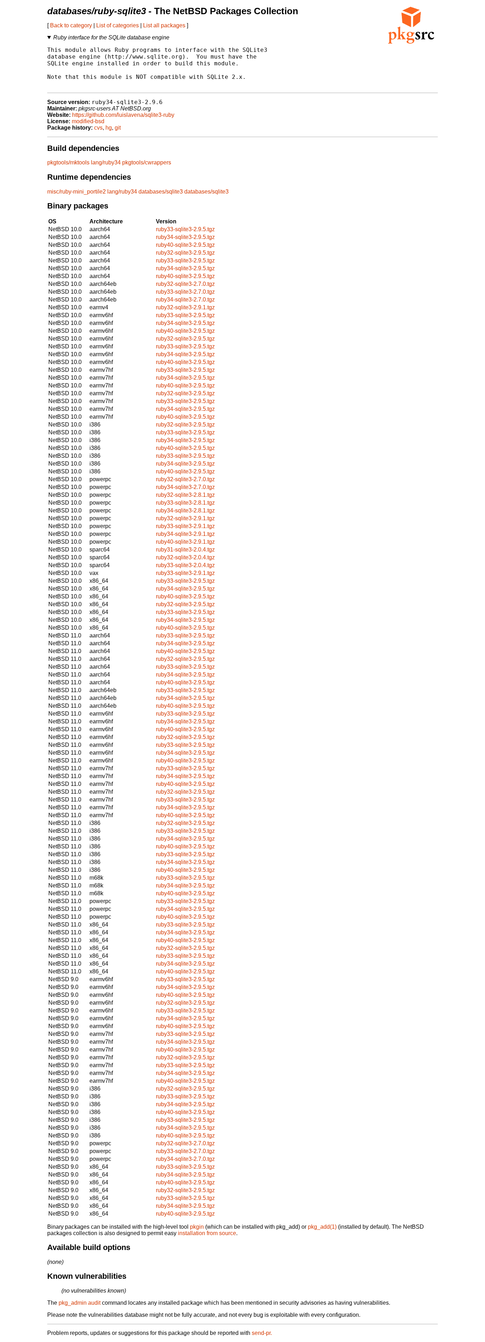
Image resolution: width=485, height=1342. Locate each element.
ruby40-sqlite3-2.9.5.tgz (185, 245)
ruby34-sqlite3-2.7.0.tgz (185, 300)
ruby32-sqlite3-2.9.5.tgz (185, 253)
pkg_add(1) (322, 1227)
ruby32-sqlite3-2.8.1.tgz (185, 495)
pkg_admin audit (79, 1303)
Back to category (71, 25)
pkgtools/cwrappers (146, 162)
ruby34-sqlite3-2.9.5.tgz (185, 237)
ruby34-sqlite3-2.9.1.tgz (185, 534)
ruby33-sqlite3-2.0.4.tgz (185, 565)
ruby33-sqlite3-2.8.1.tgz (185, 503)
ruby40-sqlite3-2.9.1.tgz (185, 542)
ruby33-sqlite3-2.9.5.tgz (185, 229)
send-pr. (262, 1333)
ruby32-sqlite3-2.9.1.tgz (185, 307)
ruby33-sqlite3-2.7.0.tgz (185, 292)
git (118, 128)
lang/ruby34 (106, 162)
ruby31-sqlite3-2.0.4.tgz (185, 550)
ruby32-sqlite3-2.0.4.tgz (185, 557)
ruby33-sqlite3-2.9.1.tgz (185, 526)
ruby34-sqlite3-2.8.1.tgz (185, 510)
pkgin (197, 1227)
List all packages (164, 25)
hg (108, 128)
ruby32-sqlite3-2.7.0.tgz (185, 284)
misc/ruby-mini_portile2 (76, 192)
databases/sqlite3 (160, 192)
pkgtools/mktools (68, 162)
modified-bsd (88, 121)
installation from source (207, 1233)
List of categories (117, 25)
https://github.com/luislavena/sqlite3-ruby (123, 115)
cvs (98, 128)
